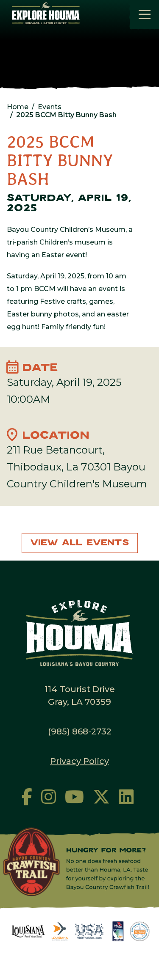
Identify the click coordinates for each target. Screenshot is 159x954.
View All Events (80, 543)
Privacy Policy (79, 761)
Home (17, 107)
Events (49, 107)
